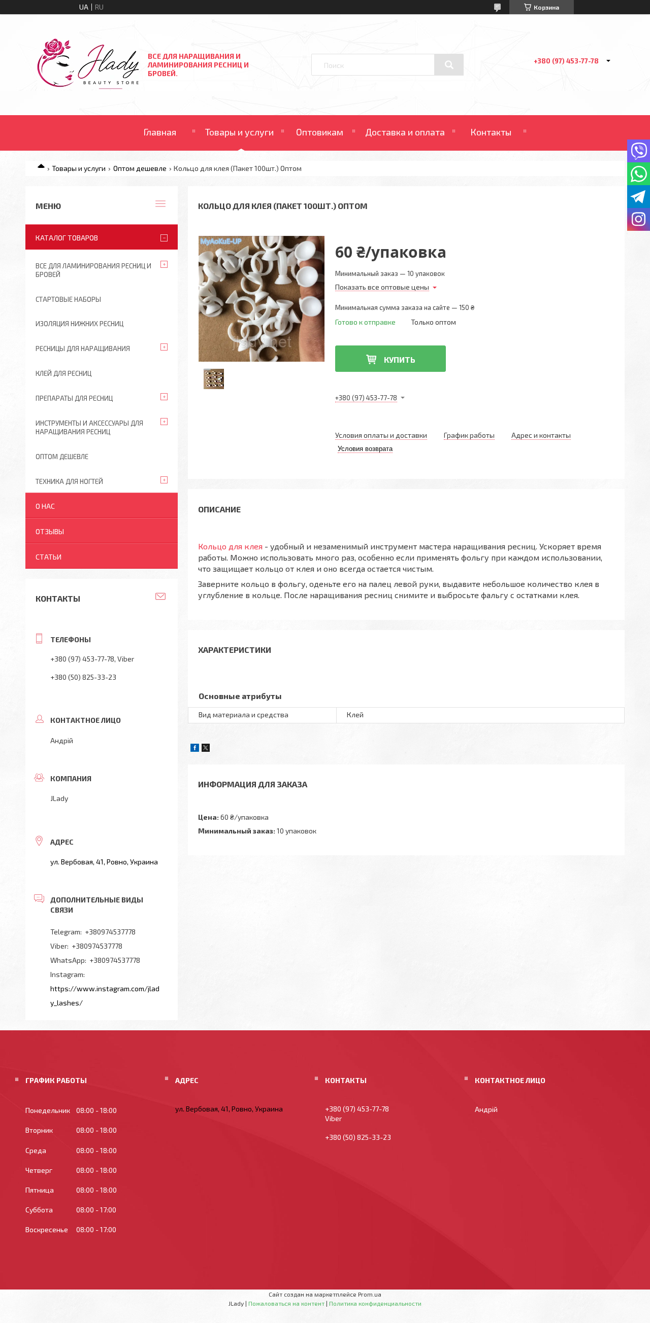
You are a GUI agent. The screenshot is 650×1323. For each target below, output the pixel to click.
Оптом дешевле (140, 168)
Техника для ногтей (69, 481)
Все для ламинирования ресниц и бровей (93, 270)
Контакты (490, 131)
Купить (399, 359)
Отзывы (50, 531)
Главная (159, 131)
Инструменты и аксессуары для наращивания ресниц (89, 427)
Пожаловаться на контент (286, 1303)
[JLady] (88, 86)
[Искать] (449, 65)
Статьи (48, 556)
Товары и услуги (239, 131)
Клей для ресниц (63, 373)
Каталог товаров (67, 237)
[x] (206, 749)
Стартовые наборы (68, 299)
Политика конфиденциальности (375, 1303)
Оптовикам (319, 131)
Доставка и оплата (405, 131)
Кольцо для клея (230, 546)
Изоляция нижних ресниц (79, 324)
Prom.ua (369, 1294)
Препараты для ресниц (74, 398)
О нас (45, 506)
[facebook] (194, 749)
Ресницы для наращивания (83, 348)
